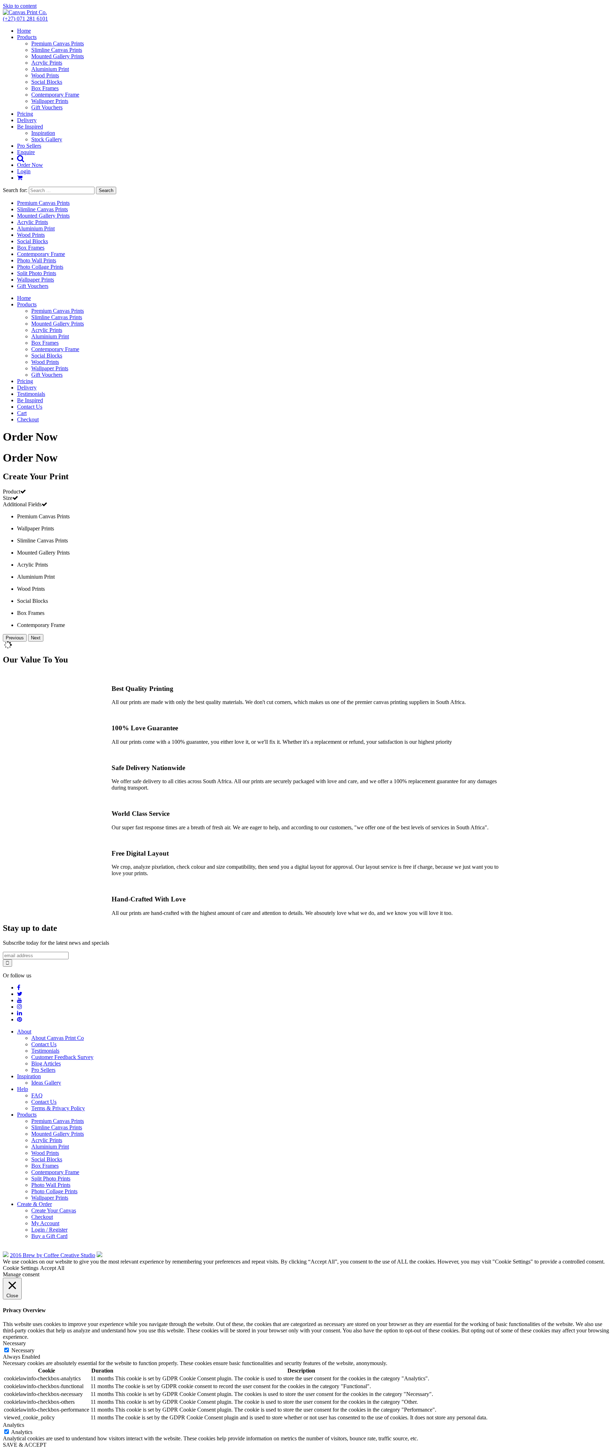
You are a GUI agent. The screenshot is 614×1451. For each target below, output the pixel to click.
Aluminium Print (50, 69)
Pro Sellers (29, 146)
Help (22, 1089)
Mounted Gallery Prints (57, 56)
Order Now (30, 165)
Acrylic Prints (46, 63)
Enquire (26, 152)
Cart (22, 413)
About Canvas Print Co (57, 1038)
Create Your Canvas (53, 1210)
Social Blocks (46, 82)
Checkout (28, 419)
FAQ (37, 1095)
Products (27, 37)
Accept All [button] (52, 1268)
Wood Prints (45, 75)
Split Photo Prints (36, 273)
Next (36, 637)
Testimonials (31, 394)
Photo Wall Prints (36, 260)
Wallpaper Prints (49, 101)
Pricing (25, 114)
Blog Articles (46, 1063)
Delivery (27, 120)
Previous (15, 637)
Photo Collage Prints (40, 267)
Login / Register (49, 1230)
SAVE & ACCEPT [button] (25, 1445)
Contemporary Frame (55, 95)
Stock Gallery (46, 139)
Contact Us (29, 407)
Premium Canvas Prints (57, 43)
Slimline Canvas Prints (56, 50)
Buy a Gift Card (49, 1236)
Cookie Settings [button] (20, 1268)
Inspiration (43, 133)
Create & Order (34, 1204)
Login (24, 171)
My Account (45, 1223)
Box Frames (45, 88)
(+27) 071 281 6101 (25, 19)
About (24, 1032)
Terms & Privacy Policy (58, 1108)
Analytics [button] (13, 1425)
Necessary (22, 1350)
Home (24, 31)
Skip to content (20, 6)
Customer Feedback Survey (62, 1057)
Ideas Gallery (46, 1083)
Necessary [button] (14, 1343)
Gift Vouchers (47, 107)
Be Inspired (30, 127)
